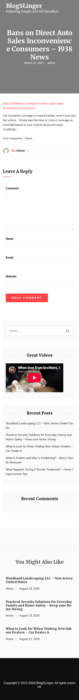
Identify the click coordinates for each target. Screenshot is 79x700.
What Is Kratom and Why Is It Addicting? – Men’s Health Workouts (39, 460)
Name (9, 238)
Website (11, 276)
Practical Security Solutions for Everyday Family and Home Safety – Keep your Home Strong (39, 437)
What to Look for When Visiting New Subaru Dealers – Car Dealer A (39, 448)
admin (51, 62)
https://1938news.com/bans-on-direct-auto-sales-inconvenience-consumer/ (33, 106)
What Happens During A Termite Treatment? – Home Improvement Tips (39, 472)
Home (28, 138)
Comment (12, 188)
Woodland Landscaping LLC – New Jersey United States (39, 425)
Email (9, 257)
